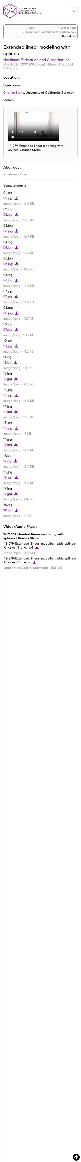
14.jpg (8, 411)
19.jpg (8, 493)
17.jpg (7, 461)
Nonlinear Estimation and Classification (53, 32)
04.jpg (8, 247)
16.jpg (8, 444)
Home (30, 28)
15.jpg (8, 428)
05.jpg (8, 263)
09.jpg (8, 329)
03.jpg (8, 231)
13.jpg (8, 395)
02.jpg (8, 214)
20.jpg (8, 510)
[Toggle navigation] (74, 10)
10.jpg (8, 346)
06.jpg (8, 280)
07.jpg (8, 296)
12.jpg (8, 378)
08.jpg (8, 313)
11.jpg (7, 362)
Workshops (68, 28)
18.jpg (8, 477)
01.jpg (8, 198)
